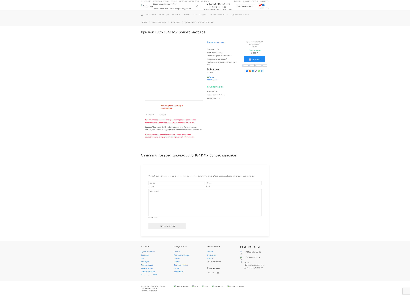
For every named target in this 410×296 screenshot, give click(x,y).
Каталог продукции (159, 22)
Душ (142, 258)
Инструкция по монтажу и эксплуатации (171, 106)
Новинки (177, 252)
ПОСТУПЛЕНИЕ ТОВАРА (219, 14)
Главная (144, 22)
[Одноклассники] (250, 71)
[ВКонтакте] (247, 71)
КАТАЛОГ (152, 14)
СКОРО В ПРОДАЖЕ (200, 14)
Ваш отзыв (152, 217)
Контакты (205, 1)
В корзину (255, 59)
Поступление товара (181, 255)
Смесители (145, 255)
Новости (237, 1)
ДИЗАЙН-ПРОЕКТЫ (242, 14)
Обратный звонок (245, 6)
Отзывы (162, 115)
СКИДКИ (186, 14)
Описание (150, 115)
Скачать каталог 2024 (149, 275)
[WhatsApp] (259, 71)
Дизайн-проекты (250, 1)
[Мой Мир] (253, 71)
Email (208, 186)
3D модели (264, 1)
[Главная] (142, 14)
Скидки (176, 262)
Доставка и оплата (161, 1)
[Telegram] (262, 71)
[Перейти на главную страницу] (147, 6)
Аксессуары (175, 22)
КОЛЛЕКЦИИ (164, 14)
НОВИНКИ (176, 14)
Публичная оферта (214, 261)
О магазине (146, 1)
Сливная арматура (148, 271)
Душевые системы (148, 252)
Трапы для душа (147, 265)
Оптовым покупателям (189, 1)
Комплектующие (147, 268)
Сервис (174, 1)
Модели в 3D (178, 271)
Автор (151, 186)
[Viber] (256, 71)
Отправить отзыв (167, 226)
